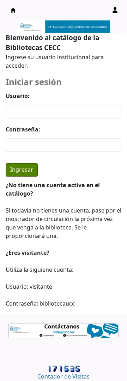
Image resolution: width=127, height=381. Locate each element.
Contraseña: (23, 129)
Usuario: (18, 96)
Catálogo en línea (13, 10)
